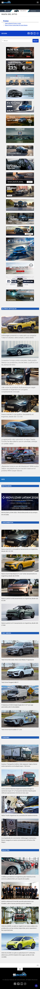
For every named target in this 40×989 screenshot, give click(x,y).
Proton (6, 21)
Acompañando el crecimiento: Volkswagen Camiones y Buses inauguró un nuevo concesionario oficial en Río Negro (18, 840)
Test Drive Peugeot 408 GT (10, 682)
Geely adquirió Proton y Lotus (13, 23)
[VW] (20, 125)
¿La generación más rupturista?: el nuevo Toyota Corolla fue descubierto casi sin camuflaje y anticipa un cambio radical (19, 441)
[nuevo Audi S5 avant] (20, 183)
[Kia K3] (20, 112)
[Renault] (20, 235)
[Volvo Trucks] (20, 287)
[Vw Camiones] (20, 210)
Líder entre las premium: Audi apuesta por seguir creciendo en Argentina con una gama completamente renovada (18, 389)
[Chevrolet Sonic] (20, 197)
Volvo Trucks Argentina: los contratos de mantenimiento (19, 815)
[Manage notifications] (36, 985)
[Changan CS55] (20, 98)
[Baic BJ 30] (20, 58)
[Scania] (20, 170)
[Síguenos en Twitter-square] (31, 33)
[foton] (20, 11)
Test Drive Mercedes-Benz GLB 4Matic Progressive (17, 659)
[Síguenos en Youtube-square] (34, 33)
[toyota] (20, 224)
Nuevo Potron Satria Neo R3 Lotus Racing (16, 25)
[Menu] (37, 2)
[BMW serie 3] (20, 260)
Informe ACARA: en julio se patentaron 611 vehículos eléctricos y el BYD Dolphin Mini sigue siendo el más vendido (18, 955)
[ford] (20, 142)
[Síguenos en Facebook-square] (28, 33)
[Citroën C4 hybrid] (20, 300)
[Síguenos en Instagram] (37, 33)
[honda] (20, 156)
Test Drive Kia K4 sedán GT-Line (11, 729)
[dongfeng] (20, 85)
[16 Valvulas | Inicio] (8, 2)
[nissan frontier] (20, 273)
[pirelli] (20, 71)
